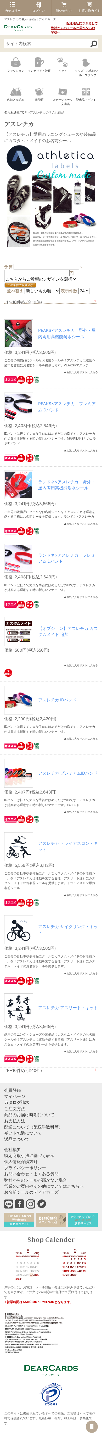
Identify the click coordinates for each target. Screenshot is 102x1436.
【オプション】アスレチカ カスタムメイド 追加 (68, 631)
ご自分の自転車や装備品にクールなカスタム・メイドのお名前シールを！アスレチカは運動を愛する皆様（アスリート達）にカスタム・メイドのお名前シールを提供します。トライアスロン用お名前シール (49, 880)
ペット (62, 70)
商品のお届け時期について (29, 1114)
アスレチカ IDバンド (57, 699)
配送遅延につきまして (82, 23)
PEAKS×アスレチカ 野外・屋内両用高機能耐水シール (67, 333)
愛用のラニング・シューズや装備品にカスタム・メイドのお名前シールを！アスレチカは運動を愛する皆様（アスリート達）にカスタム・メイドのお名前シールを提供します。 (49, 1039)
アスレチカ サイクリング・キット (68, 929)
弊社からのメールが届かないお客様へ (73, 30)
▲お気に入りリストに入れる (81, 372)
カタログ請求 (16, 1102)
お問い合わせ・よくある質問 (31, 1173)
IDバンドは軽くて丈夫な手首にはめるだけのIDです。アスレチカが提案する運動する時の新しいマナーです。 (49, 587)
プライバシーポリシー (25, 1167)
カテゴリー (13, 11)
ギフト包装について (23, 1133)
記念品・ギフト (86, 100)
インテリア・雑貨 (39, 70)
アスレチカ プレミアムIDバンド (68, 773)
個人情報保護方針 (21, 1161)
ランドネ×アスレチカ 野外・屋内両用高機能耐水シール (66, 484)
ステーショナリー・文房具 (63, 102)
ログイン (38, 11)
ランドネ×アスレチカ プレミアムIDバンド (66, 558)
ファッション (15, 70)
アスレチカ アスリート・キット (68, 1007)
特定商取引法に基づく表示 (29, 1155)
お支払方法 (14, 1121)
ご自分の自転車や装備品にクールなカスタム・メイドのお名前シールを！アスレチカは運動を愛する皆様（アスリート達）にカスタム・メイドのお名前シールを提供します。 (49, 961)
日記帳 (39, 100)
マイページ (14, 1096)
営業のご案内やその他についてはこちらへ (44, 1186)
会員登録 (12, 1090)
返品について (16, 1139)
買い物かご (64, 11)
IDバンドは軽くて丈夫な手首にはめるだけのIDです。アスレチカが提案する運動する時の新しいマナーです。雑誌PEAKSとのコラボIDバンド (50, 438)
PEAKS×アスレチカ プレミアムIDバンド (67, 406)
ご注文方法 (14, 1108)
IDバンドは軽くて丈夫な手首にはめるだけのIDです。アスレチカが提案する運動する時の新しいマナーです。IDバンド (49, 802)
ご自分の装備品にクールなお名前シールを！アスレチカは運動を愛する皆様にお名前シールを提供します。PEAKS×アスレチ (49, 362)
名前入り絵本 (15, 100)
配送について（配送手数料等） (33, 1127)
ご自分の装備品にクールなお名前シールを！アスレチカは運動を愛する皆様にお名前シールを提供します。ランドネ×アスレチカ (49, 514)
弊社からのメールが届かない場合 (35, 1180)
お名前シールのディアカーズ (31, 1192)
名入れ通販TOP (15, 112)
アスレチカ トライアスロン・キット (68, 846)
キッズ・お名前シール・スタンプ (86, 73)
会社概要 (12, 1149)
